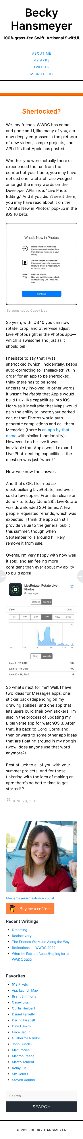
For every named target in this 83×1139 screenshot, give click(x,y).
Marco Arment (23, 1062)
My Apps (41, 60)
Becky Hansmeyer (41, 19)
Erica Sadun (21, 1032)
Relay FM (19, 1068)
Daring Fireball (23, 1020)
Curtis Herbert (23, 1008)
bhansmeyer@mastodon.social (30, 898)
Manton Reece (23, 1056)
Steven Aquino (23, 1080)
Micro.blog (41, 74)
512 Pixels (20, 984)
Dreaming (19, 930)
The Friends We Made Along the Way (40, 942)
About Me (41, 53)
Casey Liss (20, 1002)
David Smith (21, 1026)
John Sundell (22, 1044)
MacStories (21, 1050)
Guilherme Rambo (26, 1038)
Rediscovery (21, 936)
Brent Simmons (24, 996)
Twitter (41, 67)
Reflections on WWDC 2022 (33, 948)
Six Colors (20, 1074)
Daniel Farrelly (23, 1014)
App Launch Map (25, 990)
